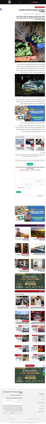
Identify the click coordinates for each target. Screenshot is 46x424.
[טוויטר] (44, 371)
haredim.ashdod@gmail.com (16, 395)
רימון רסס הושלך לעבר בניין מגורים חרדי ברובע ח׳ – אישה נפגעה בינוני (34, 349)
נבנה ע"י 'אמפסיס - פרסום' (12, 418)
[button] (1, 9)
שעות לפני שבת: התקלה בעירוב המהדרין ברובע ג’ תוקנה (18, 358)
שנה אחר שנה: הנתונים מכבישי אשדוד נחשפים (39, 239)
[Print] (30, 121)
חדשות (43, 396)
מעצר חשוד (41, 152)
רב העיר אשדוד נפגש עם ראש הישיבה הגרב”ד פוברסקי (23, 271)
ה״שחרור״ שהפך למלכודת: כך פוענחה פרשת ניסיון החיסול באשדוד (34, 329)
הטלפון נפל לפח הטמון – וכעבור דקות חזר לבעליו (34, 357)
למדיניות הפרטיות (8, 410)
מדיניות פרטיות (41, 411)
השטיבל (42, 405)
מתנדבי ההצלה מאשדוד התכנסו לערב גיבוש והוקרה (19, 339)
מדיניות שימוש (12, 422)
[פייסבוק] (44, 368)
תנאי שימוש (41, 408)
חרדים (43, 399)
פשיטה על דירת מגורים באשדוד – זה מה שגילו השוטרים (22, 255)
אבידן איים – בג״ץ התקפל (18, 348)
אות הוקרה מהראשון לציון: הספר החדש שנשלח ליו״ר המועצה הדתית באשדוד (35, 339)
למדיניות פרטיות (17, 422)
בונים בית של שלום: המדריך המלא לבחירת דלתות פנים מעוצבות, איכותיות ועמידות (38, 270)
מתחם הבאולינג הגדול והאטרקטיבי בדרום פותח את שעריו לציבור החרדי (38, 323)
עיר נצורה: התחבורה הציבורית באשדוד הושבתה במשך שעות (39, 254)
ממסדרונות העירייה (41, 402)
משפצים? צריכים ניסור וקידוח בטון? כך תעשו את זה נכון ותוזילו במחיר (22, 323)
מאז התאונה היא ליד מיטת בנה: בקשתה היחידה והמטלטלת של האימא (18, 329)
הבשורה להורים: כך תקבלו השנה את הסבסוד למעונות (22, 239)
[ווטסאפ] (44, 374)
